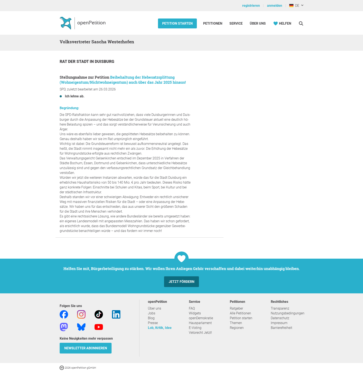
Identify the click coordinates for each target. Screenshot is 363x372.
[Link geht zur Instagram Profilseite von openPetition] (81, 314)
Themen (236, 323)
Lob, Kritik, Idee (160, 328)
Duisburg (104, 61)
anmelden (274, 6)
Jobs (151, 313)
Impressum (279, 323)
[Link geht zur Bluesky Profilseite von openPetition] (81, 327)
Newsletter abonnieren (85, 348)
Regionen (237, 328)
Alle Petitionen (240, 313)
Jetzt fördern (181, 282)
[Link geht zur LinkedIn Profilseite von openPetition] (116, 314)
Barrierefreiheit (281, 328)
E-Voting (195, 328)
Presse (153, 323)
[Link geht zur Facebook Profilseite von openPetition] (64, 314)
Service (236, 23)
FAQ (192, 308)
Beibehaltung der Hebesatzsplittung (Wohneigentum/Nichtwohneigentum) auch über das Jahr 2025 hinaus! (123, 80)
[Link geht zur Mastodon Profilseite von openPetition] (64, 327)
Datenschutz (280, 318)
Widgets (195, 313)
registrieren (251, 6)
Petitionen (213, 23)
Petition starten (177, 23)
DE (296, 6)
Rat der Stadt (75, 61)
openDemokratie (201, 318)
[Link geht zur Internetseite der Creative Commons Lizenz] (62, 367)
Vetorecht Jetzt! (200, 333)
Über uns (154, 308)
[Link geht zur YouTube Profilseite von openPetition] (99, 327)
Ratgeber (236, 308)
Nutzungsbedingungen (287, 313)
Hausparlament (200, 323)
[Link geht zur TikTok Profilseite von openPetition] (99, 314)
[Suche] (301, 23)
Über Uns (258, 23)
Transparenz (280, 308)
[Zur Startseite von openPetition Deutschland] (83, 23)
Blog (151, 318)
